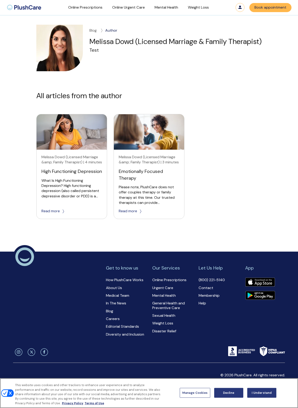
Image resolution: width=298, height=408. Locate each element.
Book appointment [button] (270, 7)
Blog (93, 30)
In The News (116, 303)
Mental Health (164, 295)
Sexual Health (163, 315)
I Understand (262, 393)
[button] (85, 7)
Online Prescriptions (169, 279)
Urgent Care (162, 287)
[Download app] (260, 282)
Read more (50, 211)
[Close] (290, 393)
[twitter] (30, 352)
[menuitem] (24, 7)
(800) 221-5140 (212, 279)
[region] (149, 393)
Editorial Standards (122, 326)
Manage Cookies (195, 393)
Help (202, 303)
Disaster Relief (164, 331)
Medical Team (117, 295)
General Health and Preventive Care (168, 305)
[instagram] (18, 352)
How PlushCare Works (124, 279)
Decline (228, 393)
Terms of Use (94, 403)
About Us (114, 287)
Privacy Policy (72, 403)
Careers (113, 318)
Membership (209, 295)
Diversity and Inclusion (125, 334)
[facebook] (43, 352)
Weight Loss (162, 323)
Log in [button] (240, 7)
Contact (206, 287)
